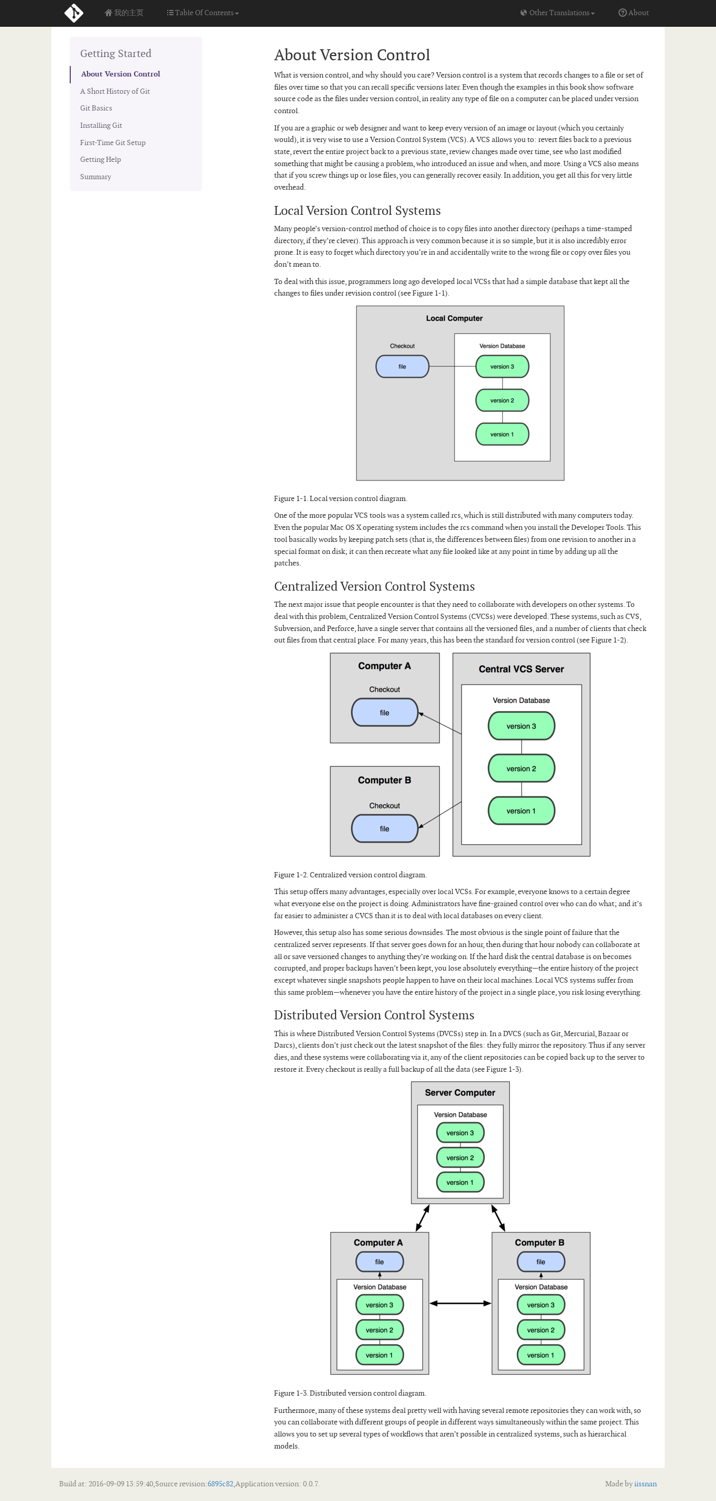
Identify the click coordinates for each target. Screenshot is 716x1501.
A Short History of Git (115, 91)
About (638, 12)
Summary (95, 176)
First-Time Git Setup (113, 142)
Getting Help (100, 159)
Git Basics (96, 108)
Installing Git (101, 125)
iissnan (645, 1484)
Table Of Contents (203, 12)
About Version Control (120, 74)
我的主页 (128, 12)
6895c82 (220, 1484)
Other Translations (559, 12)
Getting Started (115, 54)
